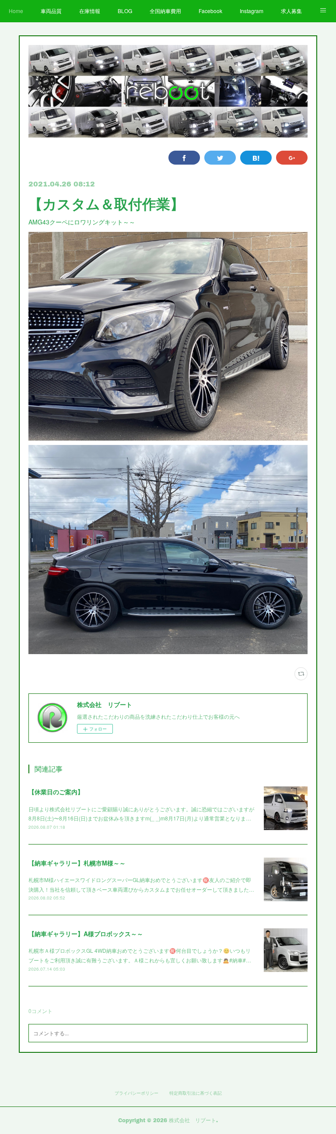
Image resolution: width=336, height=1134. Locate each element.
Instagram (251, 10)
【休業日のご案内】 (56, 791)
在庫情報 (89, 10)
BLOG (125, 10)
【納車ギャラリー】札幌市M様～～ (77, 862)
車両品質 (51, 10)
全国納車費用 (165, 10)
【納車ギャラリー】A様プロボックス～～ (85, 933)
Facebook (210, 10)
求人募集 (291, 10)
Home (16, 10)
